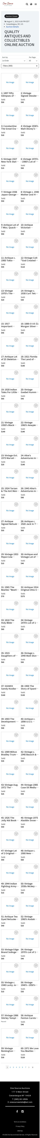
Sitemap (20, 1131)
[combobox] (14, 61)
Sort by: (5, 57)
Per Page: (32, 57)
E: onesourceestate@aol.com (20, 1102)
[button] (10, 94)
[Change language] (31, 4)
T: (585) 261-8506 (20, 1099)
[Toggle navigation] (35, 4)
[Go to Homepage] (8, 4)
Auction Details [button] (12, 26)
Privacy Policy (20, 1126)
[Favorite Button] (16, 76)
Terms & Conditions (20, 1122)
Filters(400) (7, 66)
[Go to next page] (29, 1067)
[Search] (27, 4)
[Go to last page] (32, 1067)
